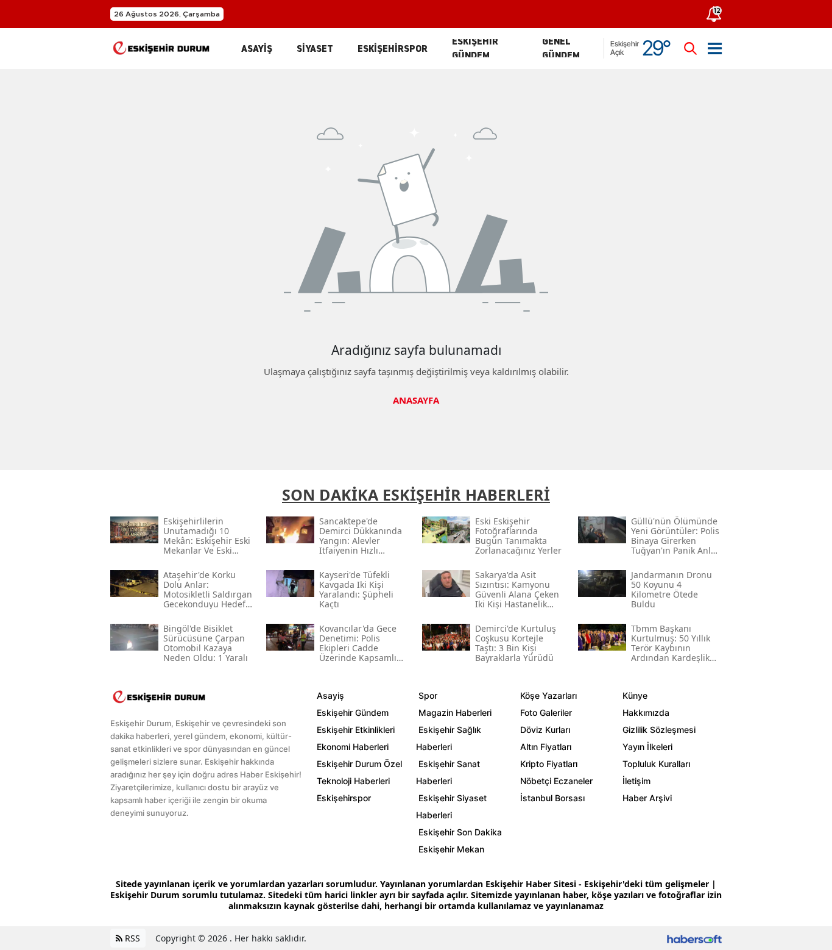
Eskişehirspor (344, 798)
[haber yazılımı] (694, 938)
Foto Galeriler (546, 712)
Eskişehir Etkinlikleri (356, 729)
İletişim (636, 781)
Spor (427, 695)
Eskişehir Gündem (353, 712)
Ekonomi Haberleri (353, 746)
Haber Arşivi (647, 798)
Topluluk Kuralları (656, 764)
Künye (634, 695)
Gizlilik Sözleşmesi (659, 729)
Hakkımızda (645, 712)
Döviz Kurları (545, 729)
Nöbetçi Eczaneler (556, 781)
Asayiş (330, 695)
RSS (131, 938)
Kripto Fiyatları (548, 764)
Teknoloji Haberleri (353, 781)
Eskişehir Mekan (451, 849)
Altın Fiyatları (545, 746)
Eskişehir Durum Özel (359, 764)
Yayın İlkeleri (647, 746)
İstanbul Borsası (552, 798)
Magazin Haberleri (455, 712)
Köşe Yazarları (548, 695)
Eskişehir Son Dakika (460, 832)
